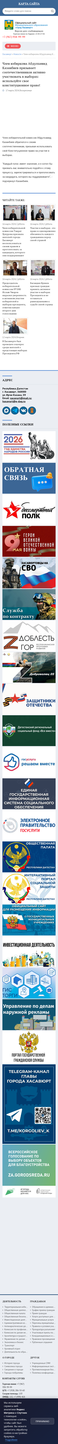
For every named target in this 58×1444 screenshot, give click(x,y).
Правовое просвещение (43, 1339)
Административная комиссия (18, 1323)
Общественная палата (14, 1313)
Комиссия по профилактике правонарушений (25, 1329)
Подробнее (11, 1439)
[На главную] (26, 24)
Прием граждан (39, 1313)
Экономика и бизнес (14, 1342)
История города (12, 1363)
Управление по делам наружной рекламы (24, 1339)
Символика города (13, 1366)
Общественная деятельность (18, 1310)
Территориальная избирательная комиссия (24, 1307)
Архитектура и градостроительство (20, 1335)
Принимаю (42, 1421)
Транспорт (9, 1345)
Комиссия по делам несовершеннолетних (24, 1332)
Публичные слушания (42, 1342)
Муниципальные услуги (43, 1319)
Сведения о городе (13, 1369)
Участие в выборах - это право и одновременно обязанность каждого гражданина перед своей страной (43, 234)
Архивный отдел (12, 1348)
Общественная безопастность (18, 1316)
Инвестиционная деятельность (19, 1319)
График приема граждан (43, 1310)
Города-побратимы (13, 1372)
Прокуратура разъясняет (43, 1329)
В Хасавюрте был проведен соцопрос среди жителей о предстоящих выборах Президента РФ (14, 347)
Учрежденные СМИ (41, 1363)
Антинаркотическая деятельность (20, 1326)
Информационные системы (45, 1366)
